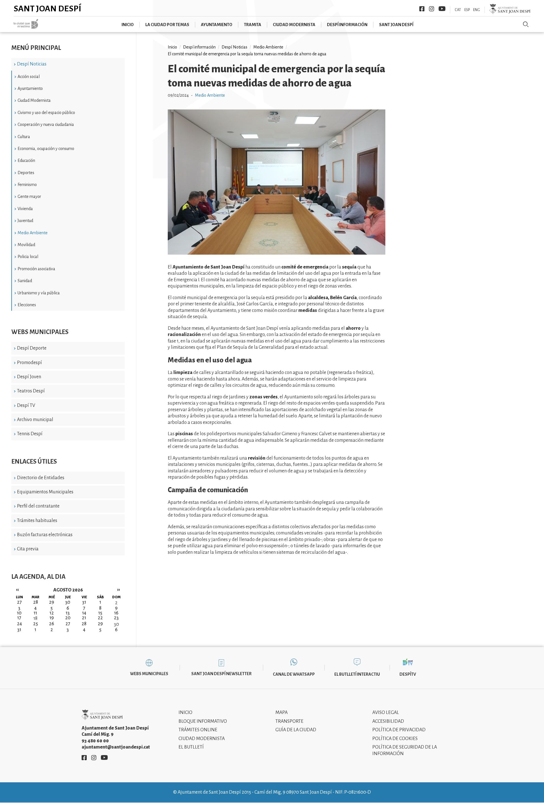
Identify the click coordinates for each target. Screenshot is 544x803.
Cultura (24, 136)
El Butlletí (191, 747)
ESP (467, 10)
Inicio (128, 24)
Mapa (281, 712)
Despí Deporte (31, 348)
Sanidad (25, 280)
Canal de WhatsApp (294, 674)
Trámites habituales (37, 520)
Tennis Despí (29, 433)
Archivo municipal (35, 419)
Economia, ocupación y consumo (46, 148)
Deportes (26, 172)
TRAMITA (252, 24)
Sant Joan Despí (47, 8)
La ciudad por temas (167, 24)
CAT (458, 10)
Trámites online (197, 729)
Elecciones (27, 305)
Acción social (29, 76)
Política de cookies (395, 738)
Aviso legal (385, 712)
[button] (276, 253)
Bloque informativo (202, 721)
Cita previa (28, 548)
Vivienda (25, 208)
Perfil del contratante (38, 506)
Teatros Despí (31, 391)
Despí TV (26, 405)
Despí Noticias (31, 64)
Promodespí (29, 362)
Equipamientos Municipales (45, 492)
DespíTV (408, 674)
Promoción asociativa (36, 269)
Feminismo (27, 184)
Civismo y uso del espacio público (46, 112)
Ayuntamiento (216, 24)
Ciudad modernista (294, 24)
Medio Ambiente (33, 233)
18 (35, 618)
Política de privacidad (399, 729)
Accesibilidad (388, 721)
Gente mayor (29, 196)
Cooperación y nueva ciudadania (46, 124)
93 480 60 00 (95, 740)
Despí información (347, 24)
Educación (26, 160)
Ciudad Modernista (34, 100)
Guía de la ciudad (295, 729)
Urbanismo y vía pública (39, 293)
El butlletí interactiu (357, 674)
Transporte (289, 721)
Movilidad (26, 244)
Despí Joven (29, 376)
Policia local (28, 256)
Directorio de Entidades (40, 477)
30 (116, 624)
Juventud (25, 220)
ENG (476, 10)
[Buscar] (525, 24)
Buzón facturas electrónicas (45, 534)
